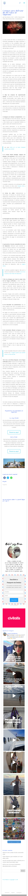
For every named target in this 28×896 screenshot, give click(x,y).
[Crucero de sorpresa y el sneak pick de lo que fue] (14, 673)
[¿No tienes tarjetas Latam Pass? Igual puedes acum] (14, 740)
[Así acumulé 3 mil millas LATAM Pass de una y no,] (14, 651)
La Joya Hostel (14, 418)
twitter (13, 892)
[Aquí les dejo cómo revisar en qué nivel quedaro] (14, 806)
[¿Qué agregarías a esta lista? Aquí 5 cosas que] (14, 762)
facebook (7, 892)
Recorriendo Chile (10, 19)
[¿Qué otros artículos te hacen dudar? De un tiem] (14, 718)
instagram (19, 892)
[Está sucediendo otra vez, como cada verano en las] (14, 695)
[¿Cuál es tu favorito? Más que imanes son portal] (14, 829)
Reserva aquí (14, 432)
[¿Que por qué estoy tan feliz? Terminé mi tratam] (14, 784)
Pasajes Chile (21, 186)
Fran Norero (7, 17)
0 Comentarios (18, 19)
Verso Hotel (14, 437)
